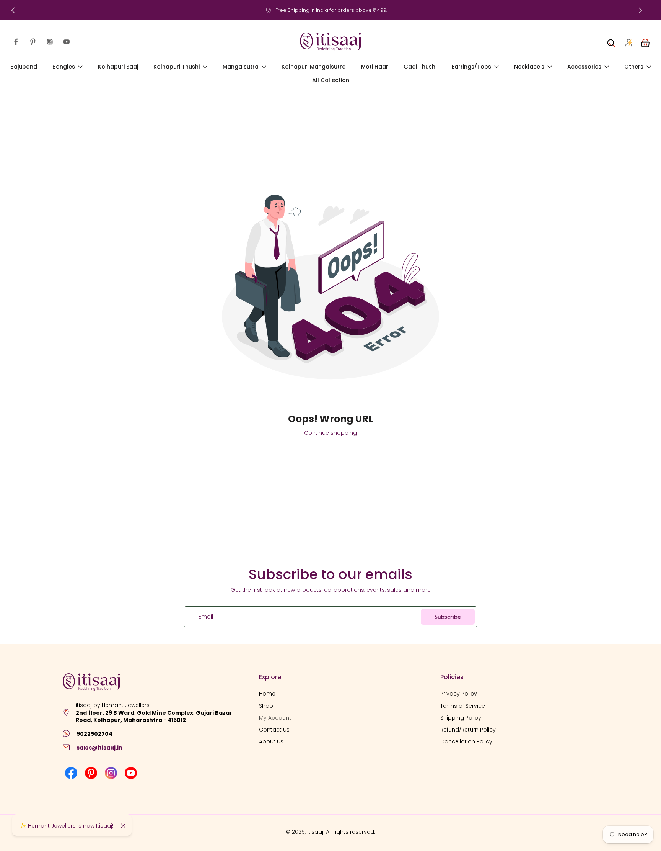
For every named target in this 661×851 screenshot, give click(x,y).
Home (267, 693)
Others (633, 66)
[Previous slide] (13, 10)
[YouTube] (66, 41)
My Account (275, 718)
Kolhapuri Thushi (176, 66)
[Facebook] (16, 41)
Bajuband (23, 66)
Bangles (63, 66)
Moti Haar (374, 66)
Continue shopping (330, 433)
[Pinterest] (32, 41)
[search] (611, 41)
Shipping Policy (460, 718)
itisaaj (315, 832)
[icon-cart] (645, 41)
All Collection (330, 80)
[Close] (123, 825)
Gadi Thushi (420, 66)
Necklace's (529, 66)
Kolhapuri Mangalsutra (314, 66)
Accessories (584, 66)
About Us (271, 741)
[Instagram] (49, 41)
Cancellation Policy (466, 741)
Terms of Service (462, 705)
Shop (266, 705)
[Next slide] (640, 10)
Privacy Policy (458, 693)
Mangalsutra (241, 66)
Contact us (274, 729)
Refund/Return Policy (468, 729)
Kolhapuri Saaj (118, 66)
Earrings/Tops (471, 66)
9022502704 (94, 734)
